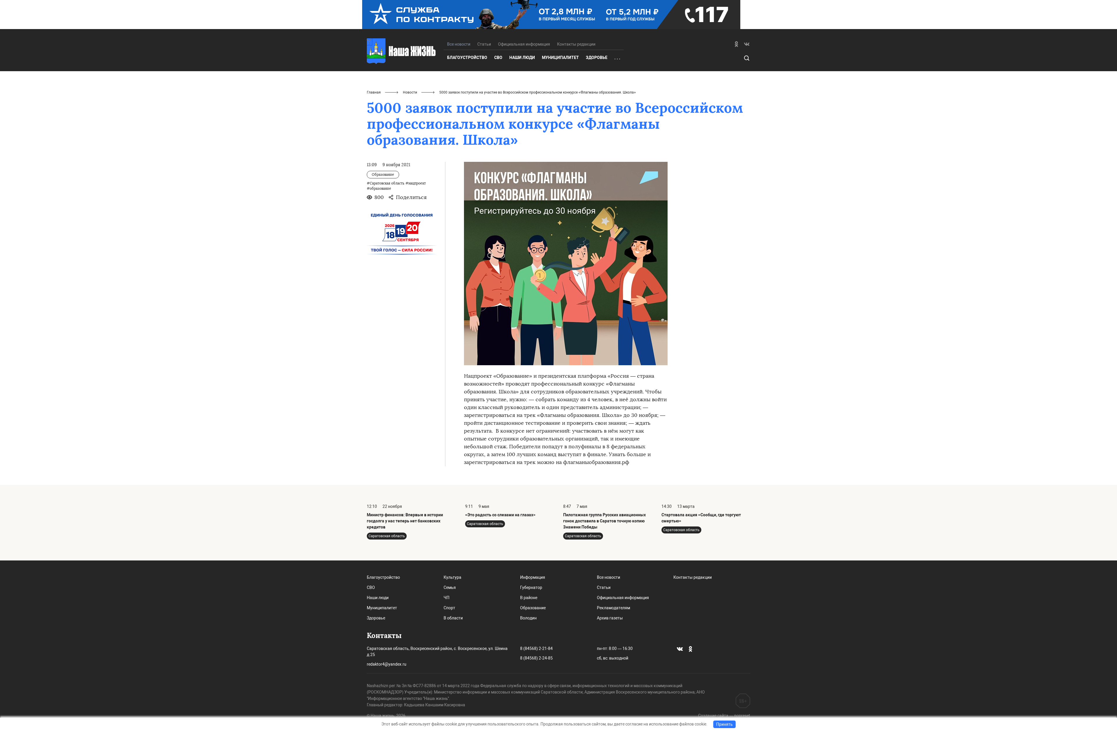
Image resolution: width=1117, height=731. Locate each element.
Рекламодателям (613, 607)
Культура (452, 577)
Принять (724, 724)
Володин (528, 618)
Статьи (484, 44)
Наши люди (522, 57)
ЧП (446, 597)
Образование (533, 607)
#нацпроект (415, 183)
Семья (450, 587)
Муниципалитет (560, 57)
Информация (532, 577)
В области (453, 618)
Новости (410, 92)
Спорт (449, 607)
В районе (528, 597)
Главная (374, 92)
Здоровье (596, 57)
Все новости (608, 577)
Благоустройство (467, 57)
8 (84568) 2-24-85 (536, 658)
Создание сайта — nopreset (724, 715)
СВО (498, 57)
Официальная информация (524, 44)
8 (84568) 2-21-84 (536, 648)
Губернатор (531, 587)
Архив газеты (610, 618)
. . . (617, 57)
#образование (379, 189)
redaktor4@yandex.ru (386, 664)
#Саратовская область (385, 183)
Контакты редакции (576, 44)
